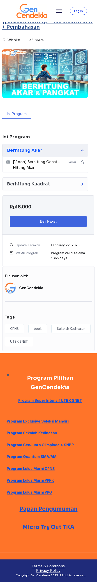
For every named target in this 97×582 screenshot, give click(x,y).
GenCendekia (31, 288)
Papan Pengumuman (49, 509)
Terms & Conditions (48, 566)
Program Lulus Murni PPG (29, 492)
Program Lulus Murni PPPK (30, 480)
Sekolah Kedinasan (71, 328)
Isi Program (17, 113)
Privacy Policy (48, 570)
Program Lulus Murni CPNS (31, 468)
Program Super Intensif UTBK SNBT (50, 400)
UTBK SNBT (19, 341)
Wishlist (13, 40)
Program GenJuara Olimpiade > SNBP (40, 445)
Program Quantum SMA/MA (32, 456)
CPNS (14, 328)
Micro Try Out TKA (48, 527)
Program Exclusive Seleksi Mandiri (38, 421)
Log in (78, 11)
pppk (38, 328)
